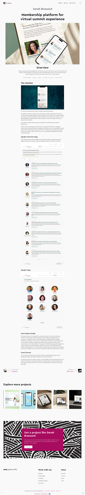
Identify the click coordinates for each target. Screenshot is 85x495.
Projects (8, 3)
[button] (80, 3)
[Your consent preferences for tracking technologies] (83, 493)
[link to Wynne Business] (8, 408)
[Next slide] (80, 401)
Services (66, 3)
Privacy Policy (47, 490)
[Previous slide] (4, 401)
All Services (41, 483)
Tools (62, 480)
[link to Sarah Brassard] (40, 408)
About (62, 478)
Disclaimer (53, 490)
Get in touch (72, 3)
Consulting (40, 478)
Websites (40, 473)
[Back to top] (2, 493)
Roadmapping (41, 476)
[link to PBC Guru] (72, 408)
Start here (28, 447)
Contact (63, 476)
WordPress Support (43, 480)
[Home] (4, 3)
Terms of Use (58, 490)
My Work (63, 473)
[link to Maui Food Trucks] (24, 408)
